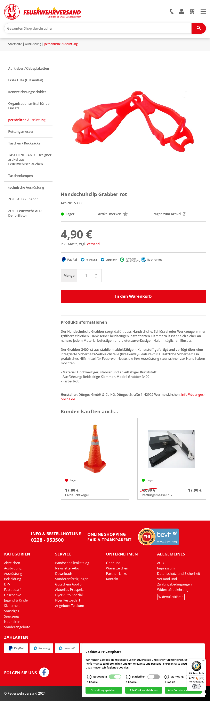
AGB (160, 563)
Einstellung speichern (103, 690)
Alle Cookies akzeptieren (183, 690)
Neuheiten (12, 621)
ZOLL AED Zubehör (23, 199)
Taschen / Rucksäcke (24, 143)
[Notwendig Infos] (89, 677)
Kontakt (112, 579)
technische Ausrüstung (26, 187)
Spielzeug (11, 616)
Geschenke (12, 595)
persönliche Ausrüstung (61, 44)
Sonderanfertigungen (71, 579)
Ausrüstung (33, 44)
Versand (93, 244)
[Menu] (203, 11)
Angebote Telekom (69, 605)
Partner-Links (116, 573)
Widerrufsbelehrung (172, 589)
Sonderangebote (17, 627)
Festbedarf (12, 589)
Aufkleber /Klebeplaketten (28, 68)
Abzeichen (12, 563)
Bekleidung (12, 579)
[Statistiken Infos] (128, 677)
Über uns (113, 563)
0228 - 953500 (47, 539)
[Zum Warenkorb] (191, 13)
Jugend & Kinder (16, 600)
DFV (7, 584)
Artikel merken (109, 214)
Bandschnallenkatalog (72, 563)
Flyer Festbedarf (67, 600)
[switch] (196, 686)
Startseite (15, 44)
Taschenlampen (20, 175)
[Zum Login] (181, 12)
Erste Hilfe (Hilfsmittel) (25, 80)
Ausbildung (13, 568)
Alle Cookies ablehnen (144, 690)
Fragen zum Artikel (166, 214)
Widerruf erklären (170, 597)
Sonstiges (11, 611)
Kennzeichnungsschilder (27, 92)
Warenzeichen (117, 568)
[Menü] (203, 661)
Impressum (166, 568)
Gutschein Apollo (68, 584)
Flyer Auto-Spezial (69, 595)
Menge (69, 275)
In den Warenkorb (133, 296)
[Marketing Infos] (166, 677)
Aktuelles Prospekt (69, 589)
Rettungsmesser (21, 131)
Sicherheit (12, 605)
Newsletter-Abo (67, 568)
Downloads (64, 573)
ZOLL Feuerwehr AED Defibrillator (25, 213)
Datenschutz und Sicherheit (178, 573)
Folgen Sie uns (20, 672)
